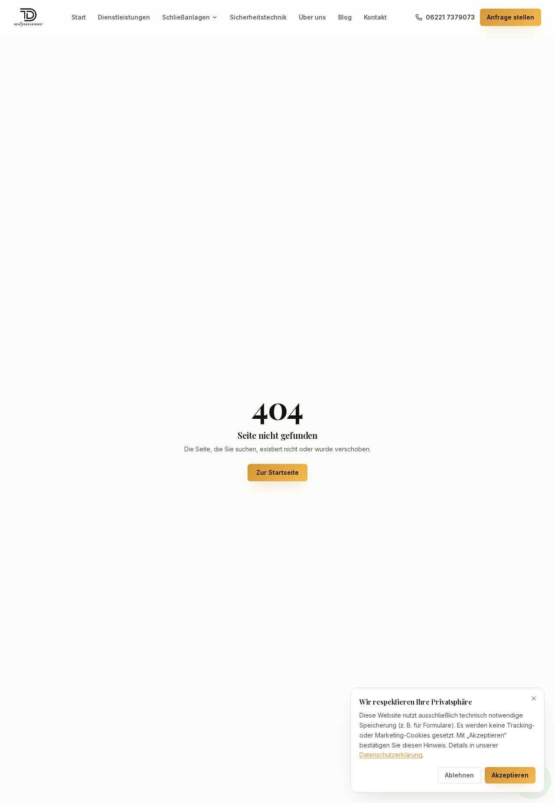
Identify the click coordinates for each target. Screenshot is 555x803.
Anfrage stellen (510, 17)
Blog (345, 17)
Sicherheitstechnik (258, 17)
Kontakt (375, 17)
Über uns (312, 17)
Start (79, 17)
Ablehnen (459, 775)
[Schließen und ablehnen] (534, 698)
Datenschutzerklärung (390, 754)
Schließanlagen (186, 17)
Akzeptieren (510, 775)
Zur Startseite (277, 472)
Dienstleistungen (124, 17)
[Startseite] (28, 17)
